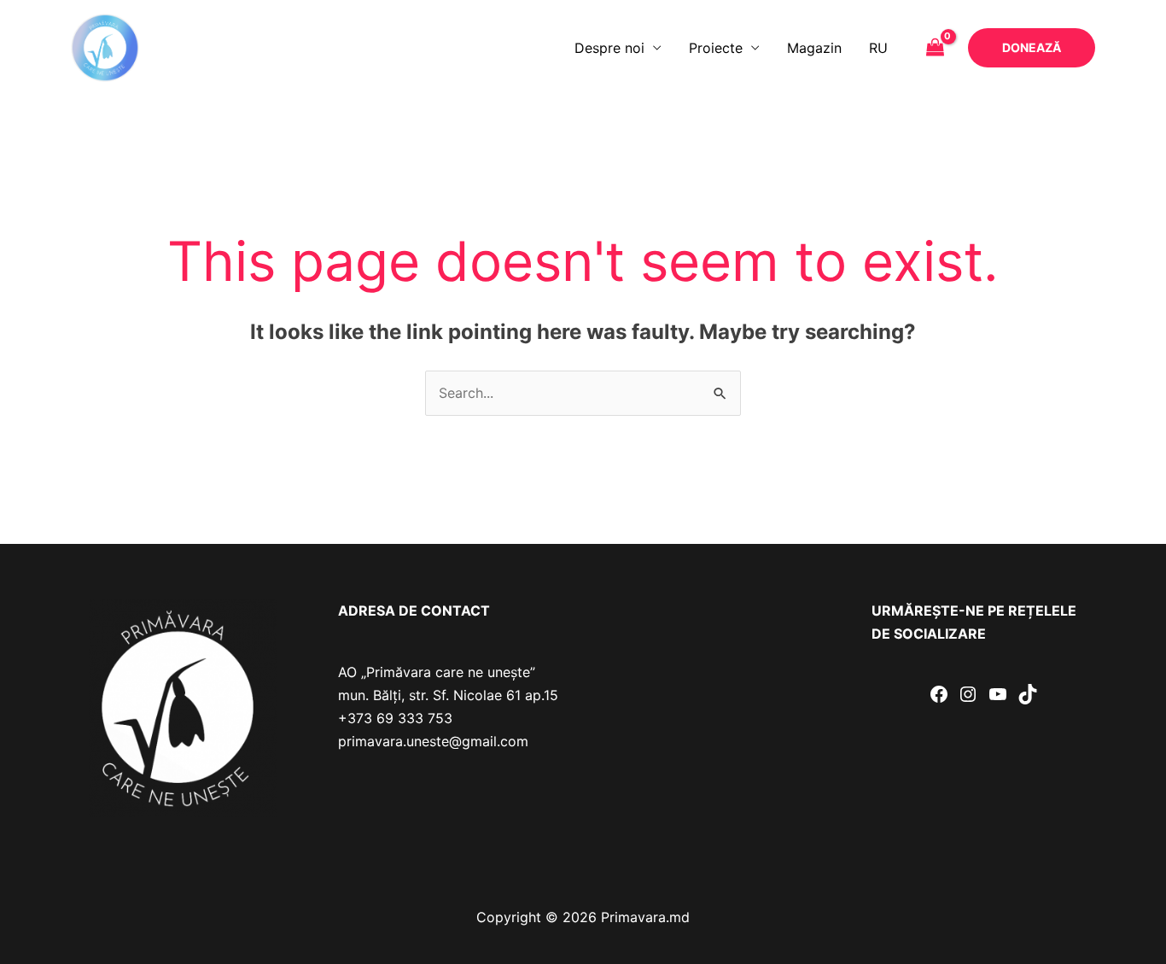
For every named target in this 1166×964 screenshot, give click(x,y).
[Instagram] (968, 694)
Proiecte (716, 47)
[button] (1031, 47)
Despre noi (609, 47)
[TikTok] (1027, 694)
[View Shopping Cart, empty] (934, 47)
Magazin (814, 47)
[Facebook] (939, 694)
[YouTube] (998, 694)
